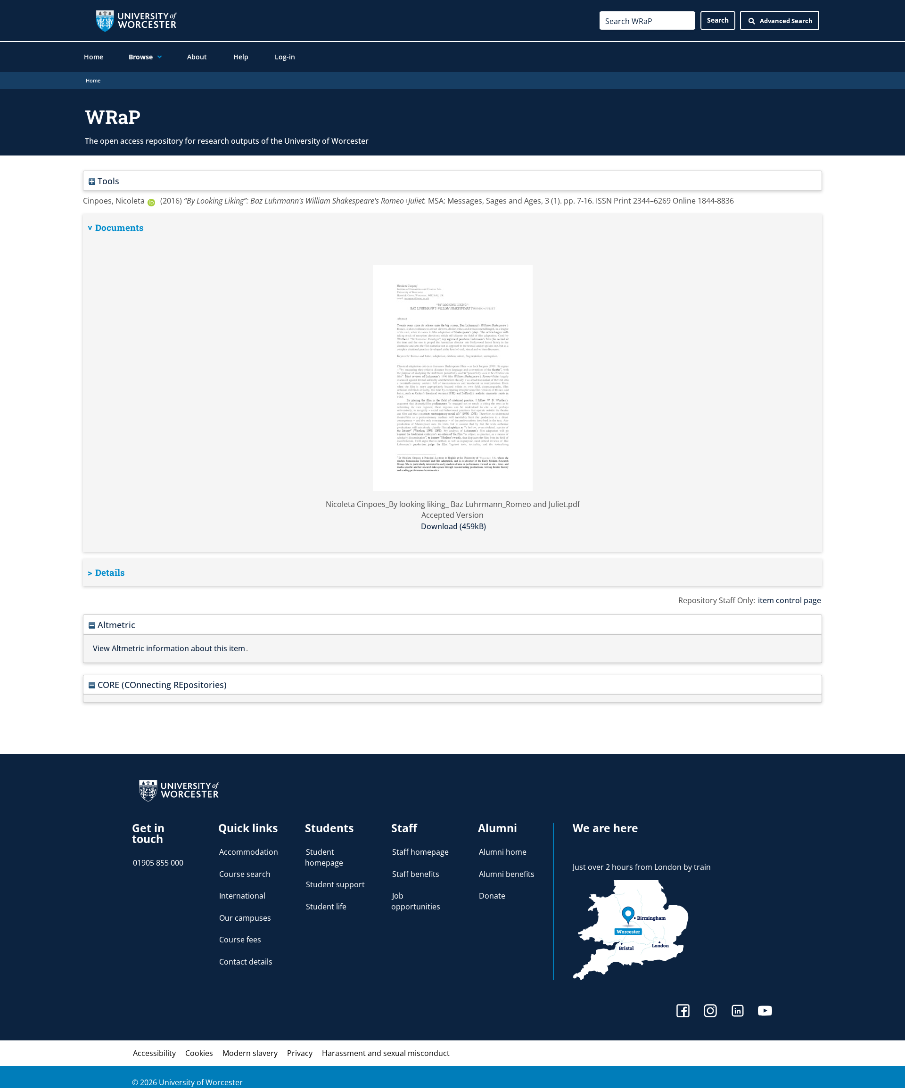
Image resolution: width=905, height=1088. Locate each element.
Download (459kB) (453, 526)
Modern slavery (250, 1053)
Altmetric (115, 624)
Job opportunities (415, 901)
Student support (335, 884)
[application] (157, 57)
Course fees (240, 939)
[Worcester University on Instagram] (710, 1012)
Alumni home (503, 852)
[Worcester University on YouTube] (765, 1012)
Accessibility (154, 1053)
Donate (492, 896)
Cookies (199, 1053)
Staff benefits (415, 874)
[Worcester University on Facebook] (683, 1012)
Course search (245, 874)
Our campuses (245, 918)
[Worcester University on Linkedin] (738, 1012)
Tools (107, 181)
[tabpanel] (452, 383)
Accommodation (248, 852)
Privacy (300, 1053)
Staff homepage (420, 852)
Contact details (245, 962)
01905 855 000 (158, 863)
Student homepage (324, 857)
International (242, 896)
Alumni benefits (507, 874)
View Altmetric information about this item (169, 648)
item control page (789, 600)
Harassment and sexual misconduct (386, 1053)
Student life (326, 906)
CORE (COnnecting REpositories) (161, 684)
